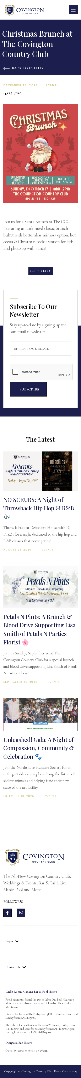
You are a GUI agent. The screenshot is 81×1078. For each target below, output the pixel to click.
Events (52, 85)
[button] (73, 9)
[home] (24, 9)
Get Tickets (40, 271)
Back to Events (23, 68)
